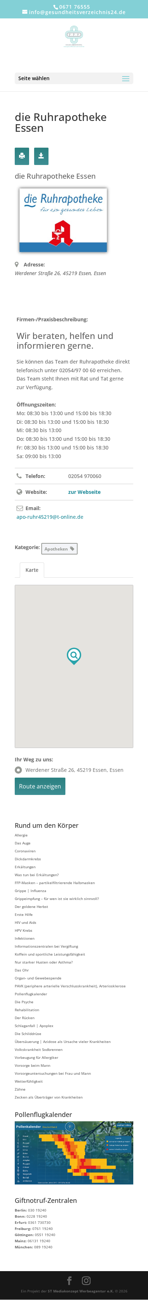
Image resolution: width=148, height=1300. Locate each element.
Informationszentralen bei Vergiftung (46, 946)
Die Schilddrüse (28, 1033)
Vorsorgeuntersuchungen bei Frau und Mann (53, 1073)
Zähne (20, 1089)
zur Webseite (84, 491)
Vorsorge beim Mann (32, 1065)
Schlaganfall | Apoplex (34, 1025)
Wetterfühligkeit (29, 1081)
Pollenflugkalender (31, 993)
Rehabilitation (27, 1009)
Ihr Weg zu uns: (34, 759)
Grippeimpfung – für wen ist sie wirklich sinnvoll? (57, 898)
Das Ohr (22, 970)
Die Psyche (24, 1001)
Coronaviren (25, 850)
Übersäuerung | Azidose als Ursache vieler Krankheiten (63, 1041)
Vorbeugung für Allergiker (36, 1057)
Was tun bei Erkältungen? (37, 874)
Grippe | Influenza (30, 890)
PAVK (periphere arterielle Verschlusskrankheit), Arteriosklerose (70, 985)
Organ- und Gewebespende (38, 978)
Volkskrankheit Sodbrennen (39, 1049)
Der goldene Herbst (31, 906)
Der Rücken (24, 1017)
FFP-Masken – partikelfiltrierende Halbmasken (55, 882)
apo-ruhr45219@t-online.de (50, 516)
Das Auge (23, 842)
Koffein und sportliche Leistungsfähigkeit (50, 954)
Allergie (21, 835)
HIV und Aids (25, 922)
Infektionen (24, 938)
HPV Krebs (23, 930)
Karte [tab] (32, 569)
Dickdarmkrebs (28, 858)
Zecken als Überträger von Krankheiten (49, 1097)
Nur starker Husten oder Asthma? (44, 962)
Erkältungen (25, 866)
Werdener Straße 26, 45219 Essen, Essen (75, 769)
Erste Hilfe (24, 914)
